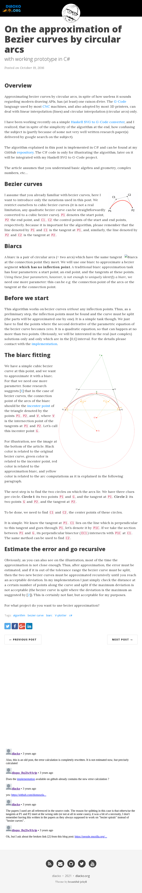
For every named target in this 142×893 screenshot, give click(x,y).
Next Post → (122, 639)
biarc (49, 615)
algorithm (19, 615)
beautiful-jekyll (77, 881)
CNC (46, 106)
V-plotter (61, 615)
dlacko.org (82, 876)
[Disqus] (71, 698)
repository (25, 152)
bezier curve (36, 615)
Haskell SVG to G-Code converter (98, 122)
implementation (44, 344)
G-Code (120, 101)
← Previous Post (23, 639)
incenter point (38, 406)
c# (70, 615)
